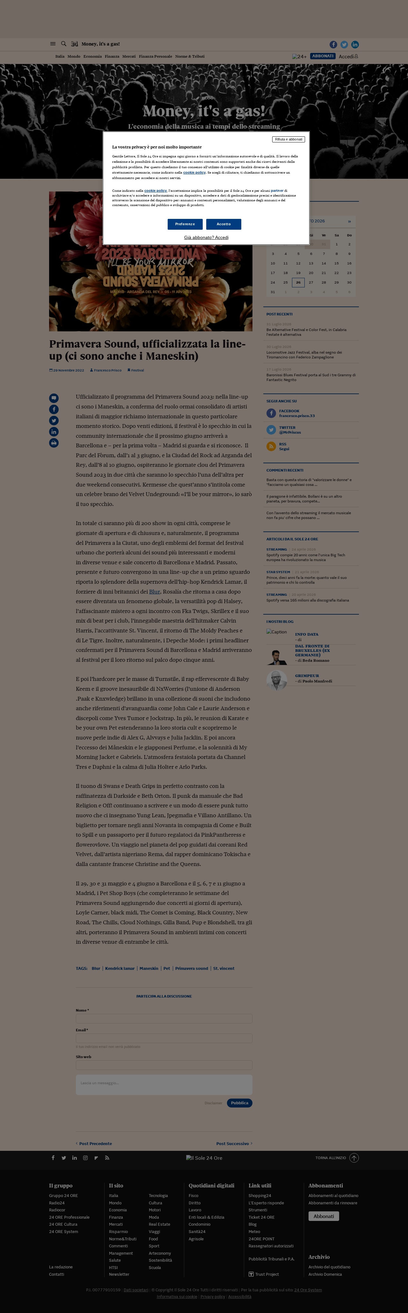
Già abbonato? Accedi (206, 237)
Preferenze (185, 224)
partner (277, 190)
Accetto (224, 224)
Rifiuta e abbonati (288, 139)
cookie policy (194, 172)
